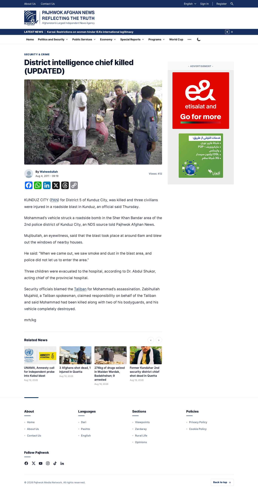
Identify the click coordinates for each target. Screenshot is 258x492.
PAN (54, 200)
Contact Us (48, 3)
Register (221, 3)
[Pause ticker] (227, 32)
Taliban (80, 289)
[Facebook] (26, 463)
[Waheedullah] (28, 173)
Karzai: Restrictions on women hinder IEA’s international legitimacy (90, 31)
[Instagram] (48, 463)
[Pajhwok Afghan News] (59, 18)
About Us (30, 3)
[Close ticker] (232, 32)
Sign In (204, 3)
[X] (33, 463)
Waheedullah (49, 171)
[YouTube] (41, 463)
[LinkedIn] (62, 463)
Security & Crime (36, 54)
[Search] (232, 4)
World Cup (176, 39)
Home (30, 39)
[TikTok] (55, 463)
